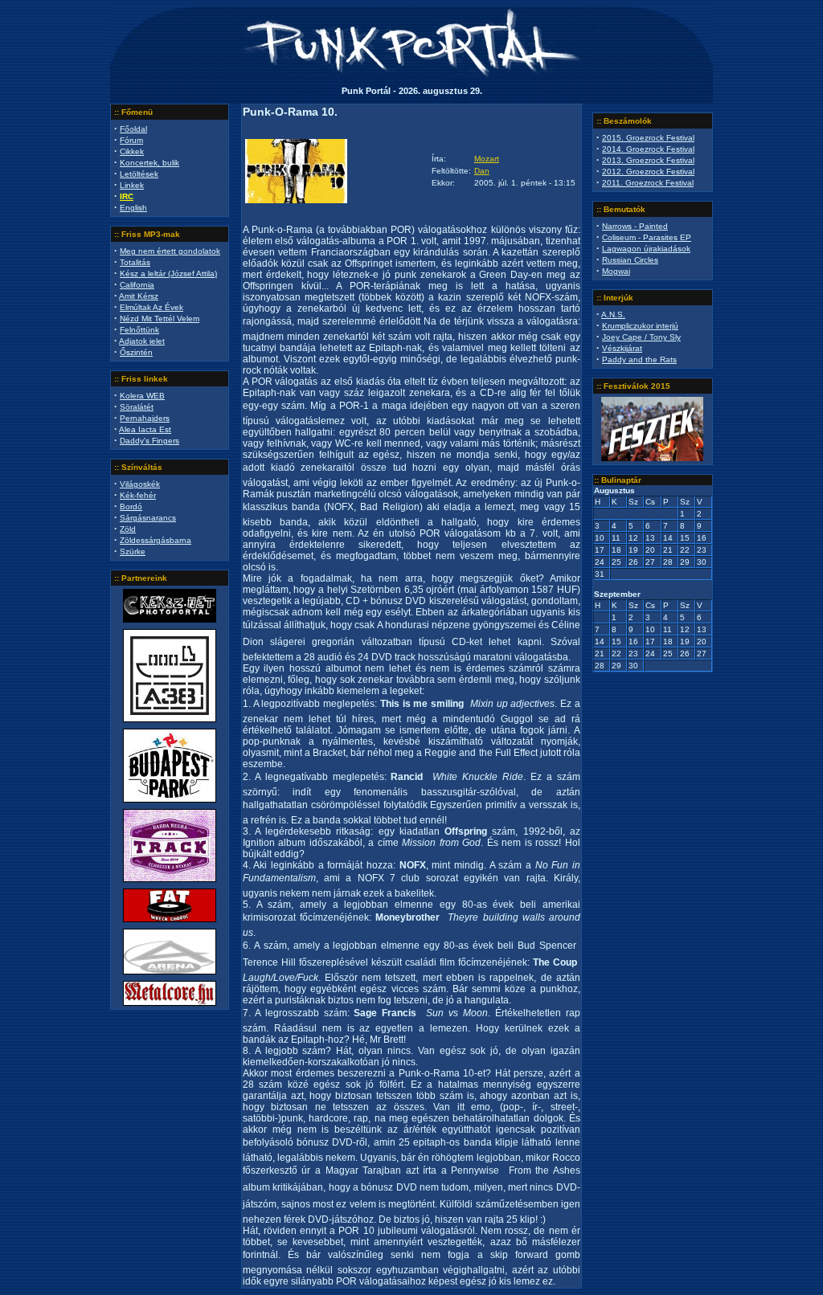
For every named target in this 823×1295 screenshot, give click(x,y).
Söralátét (137, 406)
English (133, 207)
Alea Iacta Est (145, 429)
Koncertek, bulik (149, 162)
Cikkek (132, 151)
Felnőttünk (139, 329)
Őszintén (136, 352)
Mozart (486, 158)
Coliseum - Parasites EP (646, 237)
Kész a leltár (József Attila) (168, 273)
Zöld (128, 529)
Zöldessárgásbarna (155, 540)
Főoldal (133, 129)
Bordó (131, 506)
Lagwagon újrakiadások (646, 248)
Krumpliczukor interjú (640, 325)
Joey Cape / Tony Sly (641, 337)
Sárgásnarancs (148, 517)
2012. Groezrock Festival (648, 171)
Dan (481, 170)
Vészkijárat (622, 348)
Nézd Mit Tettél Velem (159, 318)
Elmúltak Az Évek (151, 307)
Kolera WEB (142, 395)
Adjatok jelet (142, 341)
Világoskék (140, 484)
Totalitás (135, 262)
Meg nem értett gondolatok (170, 251)
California (137, 284)
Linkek (132, 185)
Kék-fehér (138, 495)
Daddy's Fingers (149, 440)
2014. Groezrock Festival (648, 149)
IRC (126, 196)
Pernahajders (145, 418)
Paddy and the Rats (639, 359)
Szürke (132, 551)
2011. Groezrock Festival (648, 182)
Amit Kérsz (138, 296)
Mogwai (616, 271)
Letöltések (139, 174)
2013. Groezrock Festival (648, 160)
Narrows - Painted (635, 226)
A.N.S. (613, 314)
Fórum (131, 140)
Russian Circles (630, 259)
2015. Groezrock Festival (648, 137)
